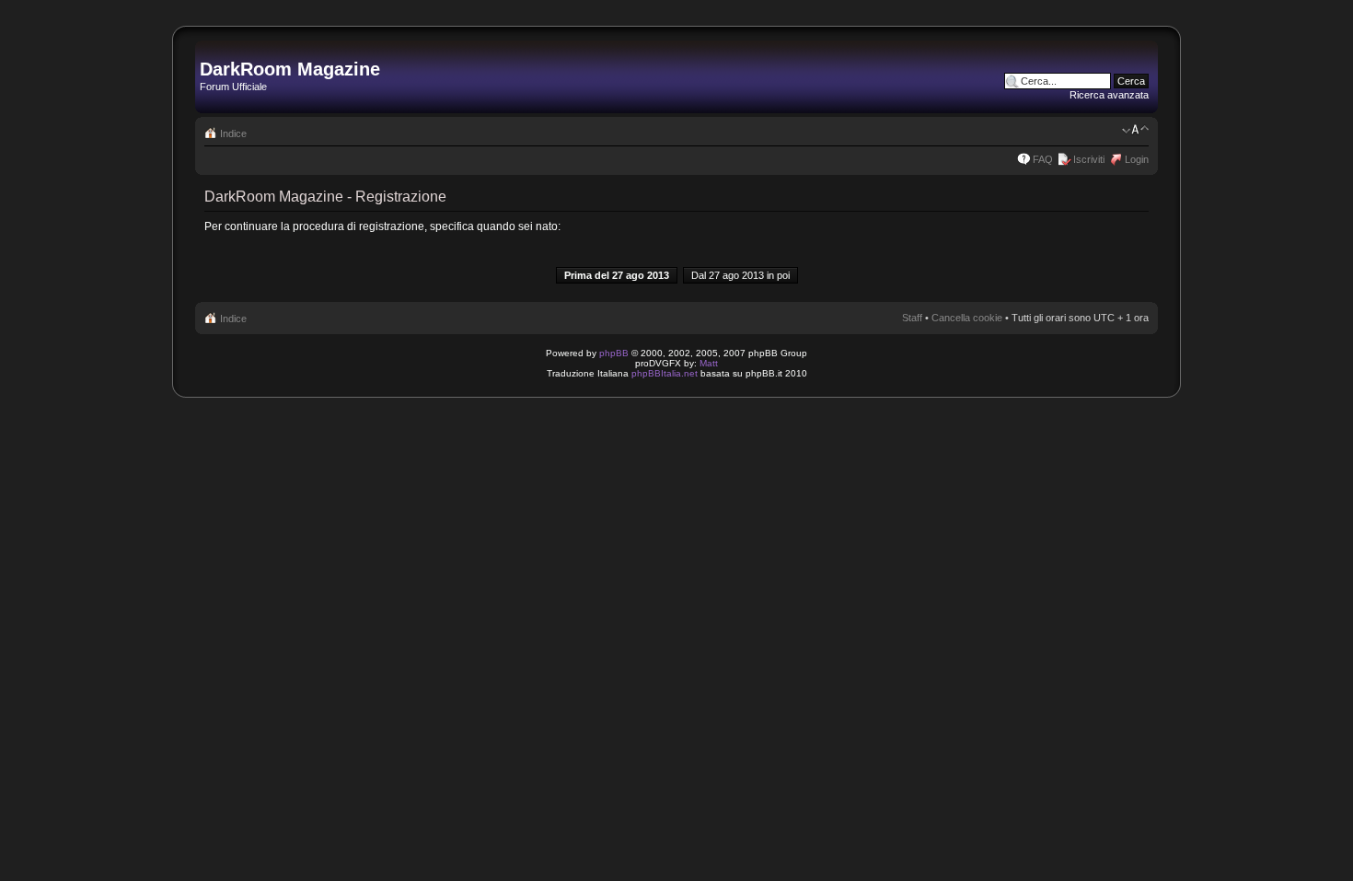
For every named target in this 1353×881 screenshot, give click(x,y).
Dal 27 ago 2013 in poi (740, 275)
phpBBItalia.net (664, 373)
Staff (912, 317)
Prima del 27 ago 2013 (616, 275)
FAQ (1043, 159)
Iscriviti (1088, 159)
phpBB (614, 353)
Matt (709, 363)
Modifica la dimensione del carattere (1135, 130)
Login (1137, 159)
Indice (233, 133)
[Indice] (210, 49)
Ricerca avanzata (1109, 94)
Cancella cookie (966, 317)
